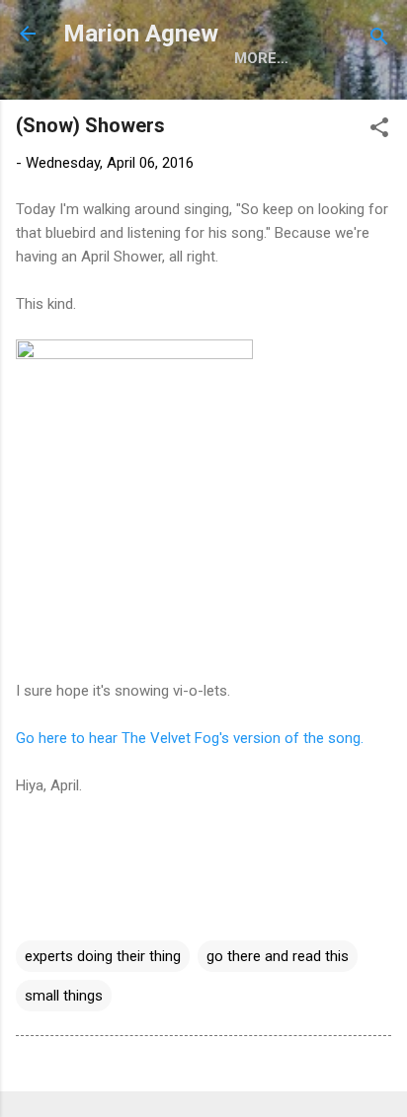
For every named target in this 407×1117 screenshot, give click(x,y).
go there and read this (277, 956)
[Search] (379, 40)
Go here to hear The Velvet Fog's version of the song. (190, 738)
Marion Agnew (140, 33)
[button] (379, 130)
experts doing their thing (103, 956)
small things (64, 996)
